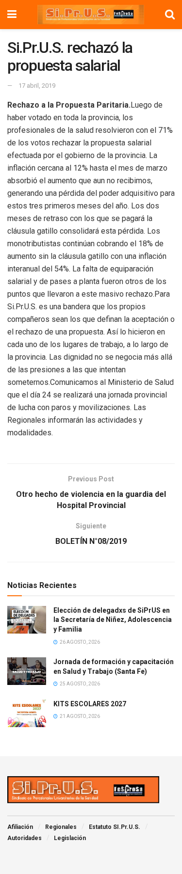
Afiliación (20, 827)
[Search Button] (170, 14)
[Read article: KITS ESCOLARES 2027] (26, 713)
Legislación (70, 838)
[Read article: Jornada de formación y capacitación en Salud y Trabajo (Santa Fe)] (26, 671)
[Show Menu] (12, 14)
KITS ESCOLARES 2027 (89, 704)
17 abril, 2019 (36, 85)
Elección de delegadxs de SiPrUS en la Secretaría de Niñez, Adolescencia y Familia (112, 619)
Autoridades (24, 838)
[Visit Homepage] (90, 14)
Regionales (61, 827)
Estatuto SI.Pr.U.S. (114, 827)
